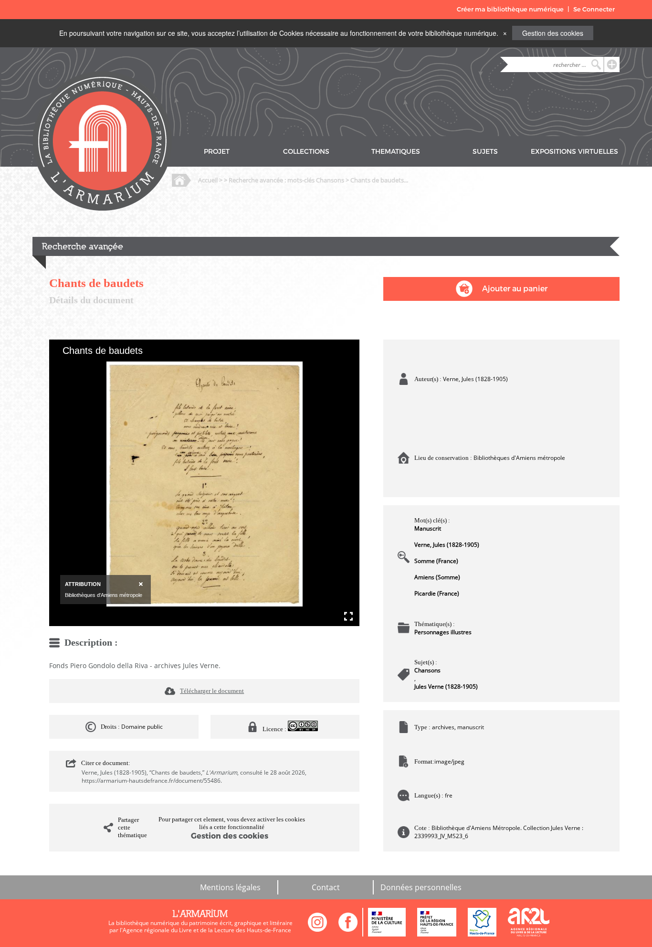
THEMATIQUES (395, 151)
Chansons (427, 670)
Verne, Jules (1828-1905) (446, 545)
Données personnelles (421, 887)
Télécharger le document (212, 690)
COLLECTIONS (306, 151)
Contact (326, 887)
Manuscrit (427, 528)
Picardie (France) (436, 593)
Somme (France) (436, 561)
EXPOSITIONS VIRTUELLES (574, 151)
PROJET (217, 151)
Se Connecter (594, 9)
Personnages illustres (443, 632)
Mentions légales (230, 887)
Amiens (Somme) (437, 577)
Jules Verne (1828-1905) (446, 686)
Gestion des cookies (552, 33)
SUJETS (485, 151)
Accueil (208, 180)
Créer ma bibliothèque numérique (510, 9)
